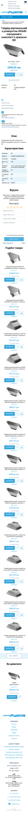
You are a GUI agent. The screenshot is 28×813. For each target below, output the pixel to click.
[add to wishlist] (17, 75)
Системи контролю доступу (14, 752)
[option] (14, 50)
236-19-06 (12, 4)
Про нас (14, 724)
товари (15, 656)
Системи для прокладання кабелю (14, 746)
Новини (14, 727)
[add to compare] (21, 75)
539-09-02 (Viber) (14, 8)
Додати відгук (13, 80)
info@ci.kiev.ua (15, 804)
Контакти (14, 738)
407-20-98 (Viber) (14, 6)
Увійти (23, 243)
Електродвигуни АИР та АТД (14, 757)
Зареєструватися (8, 243)
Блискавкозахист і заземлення (14, 755)
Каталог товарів (7, 17)
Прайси (14, 732)
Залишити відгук (15, 276)
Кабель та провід (14, 749)
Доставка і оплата (14, 735)
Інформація (14, 730)
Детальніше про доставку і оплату (10, 126)
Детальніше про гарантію (8, 117)
